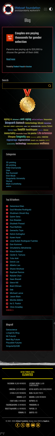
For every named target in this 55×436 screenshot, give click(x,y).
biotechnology (31, 123)
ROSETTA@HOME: (11, 409)
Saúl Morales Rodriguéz (20, 209)
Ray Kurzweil (12, 173)
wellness (44, 143)
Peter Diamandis (13, 168)
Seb (11, 289)
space (47, 140)
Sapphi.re (46, 421)
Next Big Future (13, 339)
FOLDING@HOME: (11, 405)
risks (37, 140)
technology (21, 143)
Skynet (9, 181)
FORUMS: (21, 412)
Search (50, 86)
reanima (45, 137)
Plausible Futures (14, 343)
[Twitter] (23, 425)
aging (7, 119)
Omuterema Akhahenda (20, 248)
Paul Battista (15, 227)
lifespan (12, 136)
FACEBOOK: (11, 383)
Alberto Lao (15, 265)
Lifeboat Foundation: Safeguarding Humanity (21, 9)
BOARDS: (32, 397)
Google (15, 130)
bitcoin (40, 123)
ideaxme (45, 130)
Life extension (44, 133)
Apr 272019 (10, 37)
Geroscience (11, 329)
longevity (21, 136)
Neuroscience (33, 137)
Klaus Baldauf (16, 251)
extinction (44, 126)
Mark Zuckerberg (13, 184)
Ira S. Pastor (15, 303)
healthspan (31, 129)
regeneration (24, 140)
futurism (29, 66)
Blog (27, 20)
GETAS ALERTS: (34, 389)
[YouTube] (33, 425)
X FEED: (12, 393)
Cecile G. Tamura (17, 255)
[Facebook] (18, 425)
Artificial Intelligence (37, 120)
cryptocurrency (19, 126)
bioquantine (48, 119)
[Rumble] (38, 425)
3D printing (11, 162)
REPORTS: (32, 401)
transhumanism (33, 144)
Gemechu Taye (16, 230)
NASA (28, 137)
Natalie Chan (15, 276)
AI (11, 119)
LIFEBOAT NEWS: (34, 383)
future (49, 126)
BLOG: (31, 393)
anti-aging (25, 119)
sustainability (11, 144)
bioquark (10, 123)
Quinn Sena (15, 216)
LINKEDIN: (12, 389)
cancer (12, 126)
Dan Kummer (16, 244)
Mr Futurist (11, 336)
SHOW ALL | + (10, 310)
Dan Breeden (15, 220)
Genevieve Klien (17, 206)
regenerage (12, 140)
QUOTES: (32, 412)
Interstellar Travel (21, 134)
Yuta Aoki (14, 258)
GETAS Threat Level (27, 374)
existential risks (36, 126)
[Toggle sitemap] (45, 9)
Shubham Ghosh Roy (19, 213)
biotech (20, 123)
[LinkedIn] (28, 425)
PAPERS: (32, 409)
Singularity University (15, 178)
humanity (40, 130)
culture (25, 126)
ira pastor (32, 133)
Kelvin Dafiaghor (17, 234)
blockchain (47, 123)
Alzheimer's (16, 120)
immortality (9, 133)
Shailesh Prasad (18, 66)
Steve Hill (14, 282)
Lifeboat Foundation (22, 421)
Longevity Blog (12, 333)
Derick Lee (14, 262)
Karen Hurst (15, 237)
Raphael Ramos (17, 272)
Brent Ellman (15, 286)
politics (39, 137)
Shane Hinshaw (17, 269)
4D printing (11, 165)
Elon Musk (10, 176)
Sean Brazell (15, 279)
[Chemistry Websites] (27, 101)
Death (29, 126)
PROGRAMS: (33, 405)
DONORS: (19, 397)
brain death (7, 126)
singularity (42, 140)
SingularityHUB (13, 346)
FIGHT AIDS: (14, 401)
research (33, 140)
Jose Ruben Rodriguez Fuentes (24, 241)
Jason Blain (15, 296)
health (21, 130)
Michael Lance (16, 293)
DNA (8, 170)
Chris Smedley (16, 307)
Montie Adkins (16, 300)
